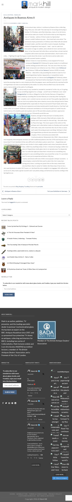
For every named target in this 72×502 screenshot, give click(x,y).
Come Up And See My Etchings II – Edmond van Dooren (24, 226)
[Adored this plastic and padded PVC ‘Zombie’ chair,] (64, 390)
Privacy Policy (55, 494)
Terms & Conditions (38, 494)
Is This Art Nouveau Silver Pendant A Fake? (21, 232)
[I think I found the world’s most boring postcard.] (64, 457)
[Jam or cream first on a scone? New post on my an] (55, 390)
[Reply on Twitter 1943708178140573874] (28, 419)
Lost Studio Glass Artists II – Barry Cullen (20, 257)
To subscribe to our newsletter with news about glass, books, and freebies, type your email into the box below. (35, 284)
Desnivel (35, 63)
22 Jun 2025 (31, 428)
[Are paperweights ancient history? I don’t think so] (64, 380)
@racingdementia (32, 390)
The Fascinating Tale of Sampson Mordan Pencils (22, 244)
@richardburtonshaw (35, 440)
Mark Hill (25, 23)
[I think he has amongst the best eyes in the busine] (55, 419)
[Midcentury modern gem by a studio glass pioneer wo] (64, 400)
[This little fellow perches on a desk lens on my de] (55, 457)
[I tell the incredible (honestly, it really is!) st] (55, 409)
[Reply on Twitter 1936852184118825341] (28, 458)
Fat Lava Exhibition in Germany (57, 191)
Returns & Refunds (45, 496)
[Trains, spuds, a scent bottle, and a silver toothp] (55, 438)
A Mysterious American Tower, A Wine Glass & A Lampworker (27, 269)
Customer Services (27, 496)
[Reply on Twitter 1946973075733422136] (28, 393)
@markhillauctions (32, 447)
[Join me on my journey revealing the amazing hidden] (64, 438)
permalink (40, 186)
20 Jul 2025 (30, 374)
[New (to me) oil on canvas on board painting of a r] (55, 400)
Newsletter (21, 494)
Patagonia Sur (21, 94)
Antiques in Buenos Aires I (12, 191)
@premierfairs (31, 436)
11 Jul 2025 (30, 404)
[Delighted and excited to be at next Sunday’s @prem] (64, 448)
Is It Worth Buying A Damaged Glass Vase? (20, 263)
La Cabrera (44, 70)
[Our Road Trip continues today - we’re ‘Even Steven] (64, 428)
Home (12, 494)
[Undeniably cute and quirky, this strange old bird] (55, 428)
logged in (12, 202)
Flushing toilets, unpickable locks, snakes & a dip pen (23, 251)
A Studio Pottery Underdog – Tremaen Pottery (22, 238)
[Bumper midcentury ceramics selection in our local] (64, 409)
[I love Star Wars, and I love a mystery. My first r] (55, 467)
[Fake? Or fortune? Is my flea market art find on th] (64, 419)
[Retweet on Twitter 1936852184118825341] (31, 458)
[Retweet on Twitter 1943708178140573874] (31, 419)
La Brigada (50, 77)
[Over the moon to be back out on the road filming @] (64, 467)
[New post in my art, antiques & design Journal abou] (55, 380)
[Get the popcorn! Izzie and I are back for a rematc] (55, 448)
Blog (5, 14)
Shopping (10, 14)
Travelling (17, 14)
